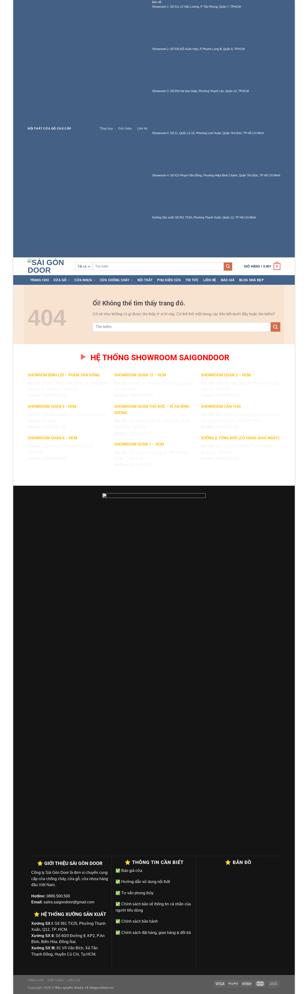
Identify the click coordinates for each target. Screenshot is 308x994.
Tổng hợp (106, 128)
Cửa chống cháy (115, 280)
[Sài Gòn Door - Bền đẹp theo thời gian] (48, 266)
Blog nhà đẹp (251, 280)
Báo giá (228, 280)
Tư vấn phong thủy (137, 893)
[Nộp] (228, 266)
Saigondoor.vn (102, 987)
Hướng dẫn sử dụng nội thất (145, 882)
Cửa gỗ (60, 280)
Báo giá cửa (131, 871)
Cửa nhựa (83, 280)
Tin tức (192, 280)
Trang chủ (39, 280)
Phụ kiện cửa (169, 280)
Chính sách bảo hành (139, 921)
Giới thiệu (125, 128)
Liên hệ (142, 128)
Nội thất (145, 280)
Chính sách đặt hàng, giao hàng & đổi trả (155, 933)
